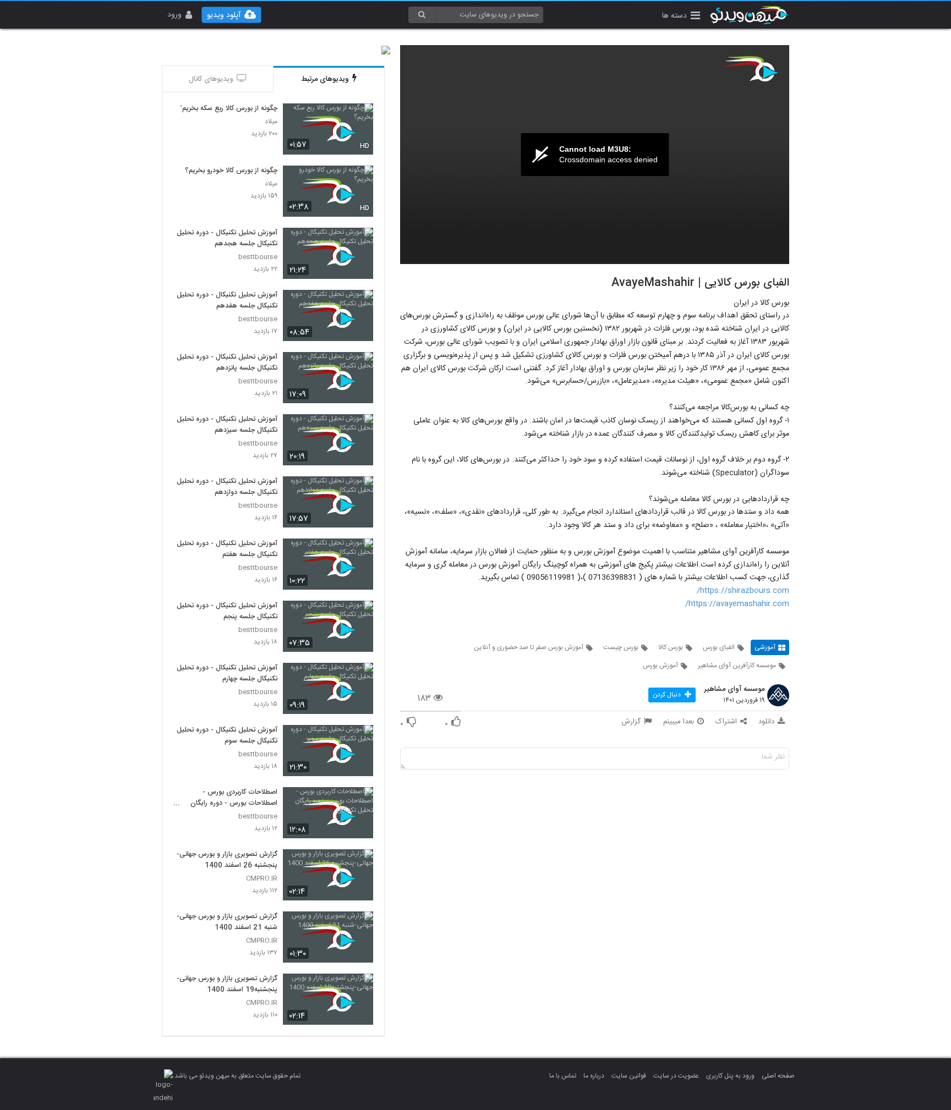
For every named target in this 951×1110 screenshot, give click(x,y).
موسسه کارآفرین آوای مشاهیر (737, 665)
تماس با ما (562, 1075)
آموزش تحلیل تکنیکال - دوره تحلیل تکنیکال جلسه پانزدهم (227, 363)
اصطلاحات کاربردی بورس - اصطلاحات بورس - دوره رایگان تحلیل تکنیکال (233, 798)
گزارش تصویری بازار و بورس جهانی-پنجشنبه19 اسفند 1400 (227, 985)
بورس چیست (620, 647)
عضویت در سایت (676, 1075)
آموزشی (765, 647)
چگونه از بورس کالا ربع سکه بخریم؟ (227, 108)
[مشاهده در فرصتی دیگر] (359, 118)
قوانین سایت (628, 1075)
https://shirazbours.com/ (743, 590)
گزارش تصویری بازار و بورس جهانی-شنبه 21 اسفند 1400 (227, 922)
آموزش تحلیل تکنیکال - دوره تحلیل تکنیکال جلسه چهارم (227, 674)
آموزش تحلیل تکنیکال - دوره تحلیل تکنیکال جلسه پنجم (227, 612)
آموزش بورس (660, 665)
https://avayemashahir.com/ (737, 604)
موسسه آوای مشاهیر (734, 689)
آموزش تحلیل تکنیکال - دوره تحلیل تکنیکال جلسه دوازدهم (227, 487)
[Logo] (750, 68)
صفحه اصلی (778, 1075)
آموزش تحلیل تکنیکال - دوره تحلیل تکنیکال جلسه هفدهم (227, 301)
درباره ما (593, 1075)
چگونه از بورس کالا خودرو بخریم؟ (231, 171)
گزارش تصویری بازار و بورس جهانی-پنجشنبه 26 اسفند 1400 (227, 860)
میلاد (271, 122)
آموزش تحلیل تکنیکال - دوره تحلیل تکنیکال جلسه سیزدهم (227, 425)
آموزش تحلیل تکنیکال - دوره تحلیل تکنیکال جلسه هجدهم (227, 239)
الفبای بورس (719, 647)
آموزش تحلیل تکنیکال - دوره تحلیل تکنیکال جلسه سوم (227, 736)
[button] (681, 17)
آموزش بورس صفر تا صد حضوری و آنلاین (528, 647)
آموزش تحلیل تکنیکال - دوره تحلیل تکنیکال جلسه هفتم (227, 549)
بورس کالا (670, 647)
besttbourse (257, 257)
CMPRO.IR (261, 878)
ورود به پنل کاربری (730, 1075)
